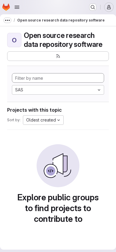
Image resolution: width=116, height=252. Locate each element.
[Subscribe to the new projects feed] (58, 56)
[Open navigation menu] (17, 7)
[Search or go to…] (92, 7)
